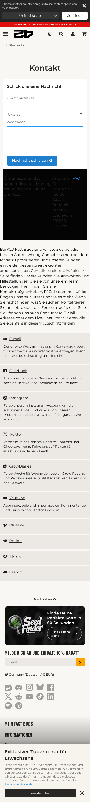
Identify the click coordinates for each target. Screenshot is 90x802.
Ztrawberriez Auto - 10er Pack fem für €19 (42, 24)
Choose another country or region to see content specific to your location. (39, 5)
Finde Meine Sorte (61, 634)
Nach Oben (43, 599)
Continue (75, 15)
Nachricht (16, 122)
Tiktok (15, 556)
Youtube (17, 498)
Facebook (18, 371)
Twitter (15, 434)
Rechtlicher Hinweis (18, 784)
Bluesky (16, 525)
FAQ (76, 178)
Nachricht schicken (30, 160)
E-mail (15, 339)
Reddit (15, 541)
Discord (16, 572)
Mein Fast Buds (19, 723)
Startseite (16, 45)
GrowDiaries (20, 466)
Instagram (18, 398)
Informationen (19, 734)
